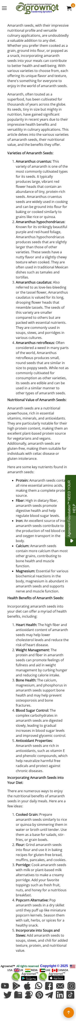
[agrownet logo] (37, 8)
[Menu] (4, 8)
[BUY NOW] (69, 8)
